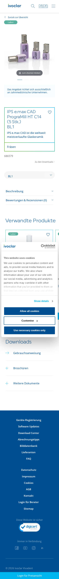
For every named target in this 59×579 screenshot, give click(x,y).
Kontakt (28, 495)
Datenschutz (28, 469)
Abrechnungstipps (28, 439)
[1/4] (20, 78)
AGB (28, 489)
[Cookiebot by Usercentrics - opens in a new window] (41, 246)
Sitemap (28, 508)
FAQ (28, 458)
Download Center (28, 433)
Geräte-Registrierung (28, 420)
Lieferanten (29, 452)
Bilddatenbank (28, 445)
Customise (27, 320)
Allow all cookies (29, 311)
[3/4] (33, 78)
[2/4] (26, 78)
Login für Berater (29, 502)
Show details (41, 301)
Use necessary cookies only (29, 330)
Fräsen (11, 147)
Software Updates (28, 426)
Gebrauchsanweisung (27, 353)
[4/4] (39, 78)
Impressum (28, 476)
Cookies (28, 482)
